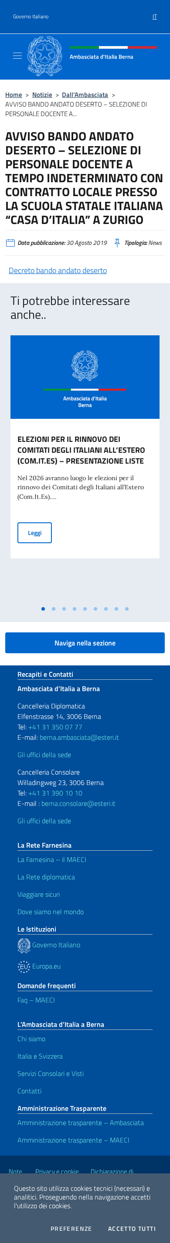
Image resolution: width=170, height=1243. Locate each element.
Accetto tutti (132, 1229)
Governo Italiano (30, 16)
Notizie (42, 95)
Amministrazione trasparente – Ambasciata (80, 1122)
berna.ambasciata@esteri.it (78, 737)
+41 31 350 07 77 (55, 727)
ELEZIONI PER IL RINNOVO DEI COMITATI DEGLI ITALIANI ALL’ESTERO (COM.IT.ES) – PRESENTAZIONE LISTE (81, 450)
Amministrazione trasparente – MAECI (73, 1140)
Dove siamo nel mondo (50, 911)
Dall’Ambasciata (85, 95)
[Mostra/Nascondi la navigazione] (17, 55)
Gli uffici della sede (44, 754)
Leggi (40, 532)
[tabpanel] (85, 468)
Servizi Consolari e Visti (50, 1073)
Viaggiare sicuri (38, 894)
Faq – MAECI (36, 1000)
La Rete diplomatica (46, 877)
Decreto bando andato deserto (58, 270)
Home (13, 95)
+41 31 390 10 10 (54, 793)
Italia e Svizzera (40, 1056)
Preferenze (71, 1229)
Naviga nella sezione (85, 643)
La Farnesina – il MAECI (51, 859)
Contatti (29, 1091)
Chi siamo (31, 1038)
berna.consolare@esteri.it (78, 803)
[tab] (43, 609)
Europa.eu (46, 966)
